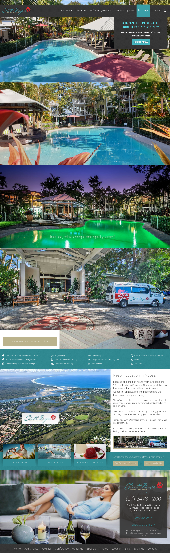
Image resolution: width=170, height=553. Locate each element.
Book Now (140, 42)
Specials (119, 10)
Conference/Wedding (100, 10)
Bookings (143, 10)
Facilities (81, 10)
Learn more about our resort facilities (29, 341)
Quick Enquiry (143, 517)
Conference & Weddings (69, 548)
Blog (127, 548)
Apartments (66, 10)
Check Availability (154, 463)
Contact (156, 10)
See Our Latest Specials (125, 463)
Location (116, 548)
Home (17, 548)
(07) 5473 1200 (143, 499)
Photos (131, 10)
